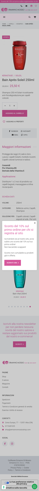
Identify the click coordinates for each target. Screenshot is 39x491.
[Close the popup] (35, 223)
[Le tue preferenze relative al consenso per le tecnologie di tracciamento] (4, 487)
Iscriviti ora (12, 263)
